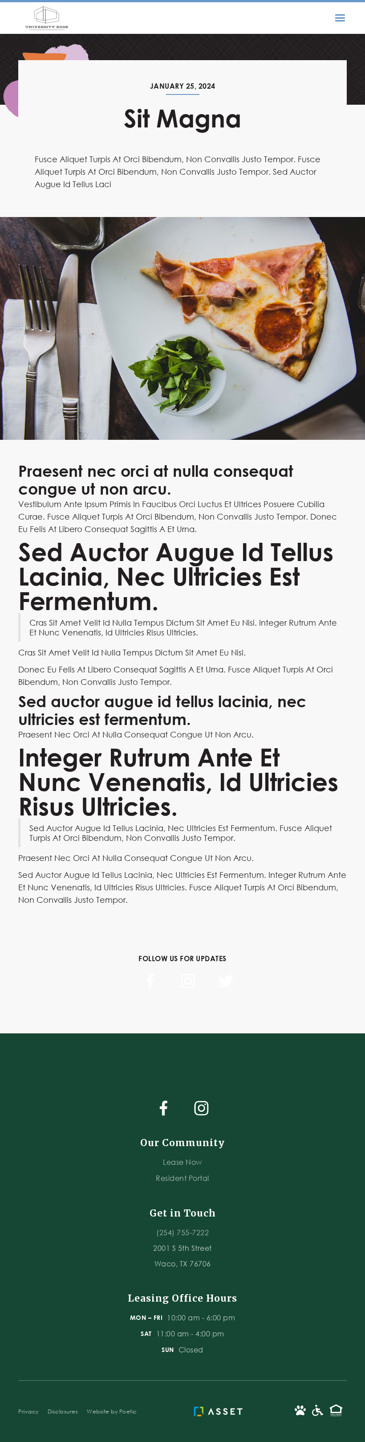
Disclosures (63, 1411)
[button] (344, 18)
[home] (45, 18)
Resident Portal (182, 1178)
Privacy (28, 1411)
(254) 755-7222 (182, 1232)
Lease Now (182, 1162)
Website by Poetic (112, 1411)
